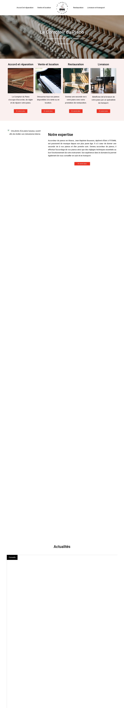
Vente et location (44, 7)
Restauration (78, 7)
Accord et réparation (25, 7)
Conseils (12, 557)
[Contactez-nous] (55, 43)
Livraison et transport (96, 7)
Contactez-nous (63, 43)
